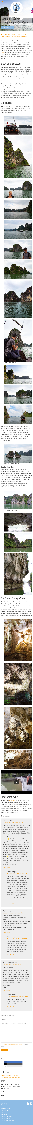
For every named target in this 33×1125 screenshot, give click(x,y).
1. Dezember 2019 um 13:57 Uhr (13, 822)
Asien (3, 1076)
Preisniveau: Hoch (7, 1116)
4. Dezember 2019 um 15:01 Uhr (13, 964)
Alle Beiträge (5, 1108)
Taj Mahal (12, 800)
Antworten (6, 867)
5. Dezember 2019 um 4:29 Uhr (17, 939)
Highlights (8, 1076)
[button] (5, 1062)
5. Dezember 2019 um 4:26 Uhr (17, 997)
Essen (3, 1112)
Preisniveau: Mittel (7, 1118)
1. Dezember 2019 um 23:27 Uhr (17, 874)
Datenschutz (5, 1105)
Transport (4, 1114)
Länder (15, 1076)
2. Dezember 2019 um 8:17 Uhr (13, 913)
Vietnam (17, 1078)
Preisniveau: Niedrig (7, 1078)
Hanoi (3, 52)
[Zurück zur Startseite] (16, 8)
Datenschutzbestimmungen (13, 1045)
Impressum (4, 1103)
